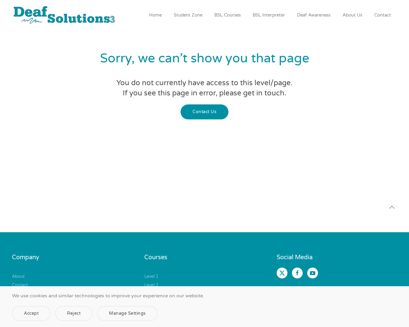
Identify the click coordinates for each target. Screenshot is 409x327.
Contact (382, 15)
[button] (392, 207)
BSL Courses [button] (227, 15)
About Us (352, 15)
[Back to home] (64, 15)
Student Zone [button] (188, 15)
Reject (74, 313)
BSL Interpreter (269, 15)
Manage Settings (127, 313)
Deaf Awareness (314, 15)
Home (155, 15)
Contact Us (204, 111)
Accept (31, 313)
